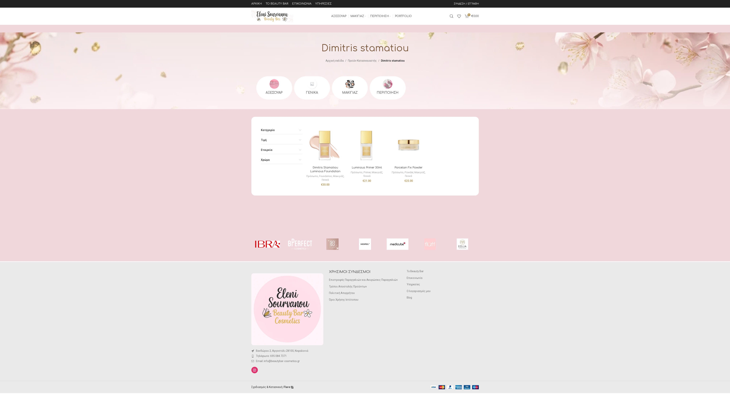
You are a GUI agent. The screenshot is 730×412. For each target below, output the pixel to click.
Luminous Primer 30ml (367, 167)
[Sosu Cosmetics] (332, 244)
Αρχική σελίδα (335, 60)
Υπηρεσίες (413, 284)
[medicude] (397, 244)
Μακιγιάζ (338, 176)
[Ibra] (267, 244)
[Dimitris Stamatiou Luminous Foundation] (325, 145)
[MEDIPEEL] (365, 244)
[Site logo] (272, 16)
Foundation (325, 176)
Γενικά (325, 179)
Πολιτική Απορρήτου (342, 293)
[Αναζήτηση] (451, 16)
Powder (409, 172)
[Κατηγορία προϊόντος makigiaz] (350, 88)
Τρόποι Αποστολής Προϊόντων (348, 286)
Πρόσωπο (312, 176)
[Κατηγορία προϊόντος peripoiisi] (388, 88)
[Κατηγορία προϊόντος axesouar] (274, 88)
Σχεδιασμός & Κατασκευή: (270, 387)
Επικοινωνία (414, 277)
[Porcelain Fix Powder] (409, 145)
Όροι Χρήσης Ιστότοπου (343, 299)
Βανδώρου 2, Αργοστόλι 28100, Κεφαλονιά (282, 350)
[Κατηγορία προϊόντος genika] (312, 88)
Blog (409, 297)
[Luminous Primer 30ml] (367, 145)
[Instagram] (254, 370)
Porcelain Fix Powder (408, 167)
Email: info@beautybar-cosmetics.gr (278, 361)
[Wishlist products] (459, 16)
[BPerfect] (300, 244)
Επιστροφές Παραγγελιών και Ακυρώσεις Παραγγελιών (363, 279)
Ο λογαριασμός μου (419, 291)
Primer (367, 172)
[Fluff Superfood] (430, 244)
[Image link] (287, 309)
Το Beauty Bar (415, 271)
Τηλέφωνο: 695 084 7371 (271, 355)
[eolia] (462, 244)
